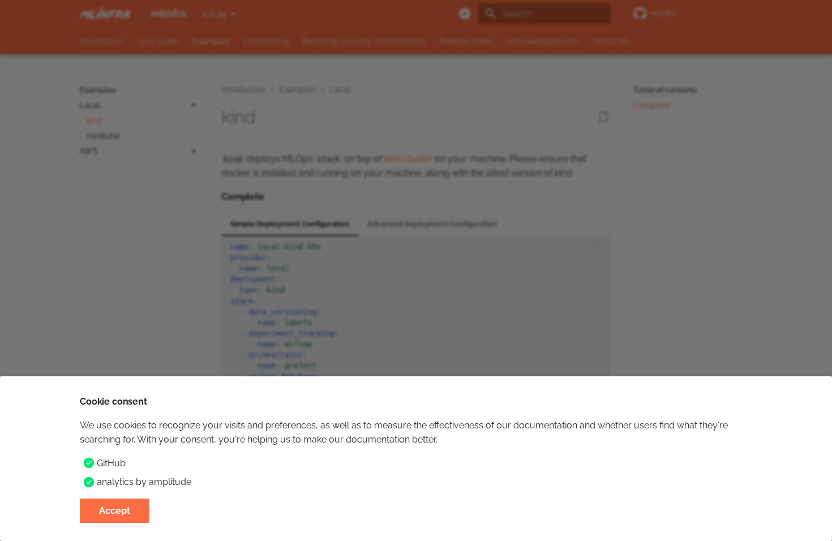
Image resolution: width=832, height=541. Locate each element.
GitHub (111, 463)
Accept (114, 510)
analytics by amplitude (144, 481)
